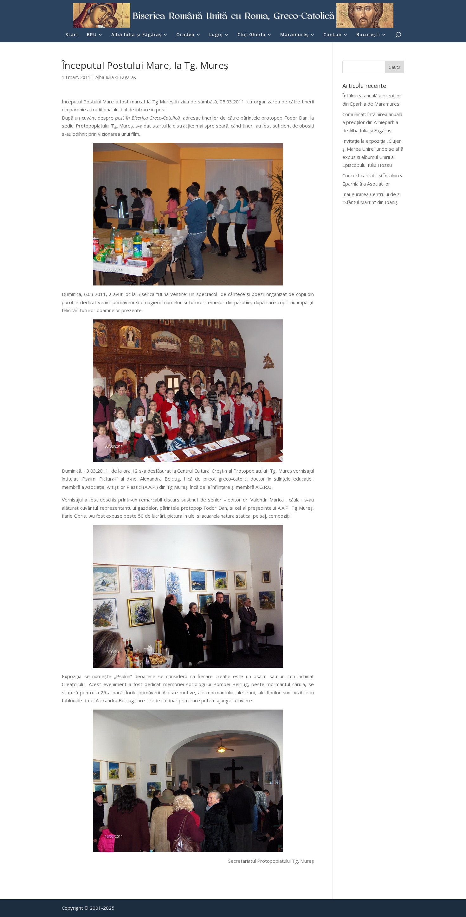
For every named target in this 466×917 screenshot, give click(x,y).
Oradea (185, 34)
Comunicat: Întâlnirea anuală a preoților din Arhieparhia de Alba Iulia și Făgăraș (372, 122)
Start (72, 34)
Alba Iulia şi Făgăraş (136, 34)
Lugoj (216, 34)
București (368, 34)
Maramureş (294, 34)
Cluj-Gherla (251, 34)
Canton (332, 34)
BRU (92, 34)
